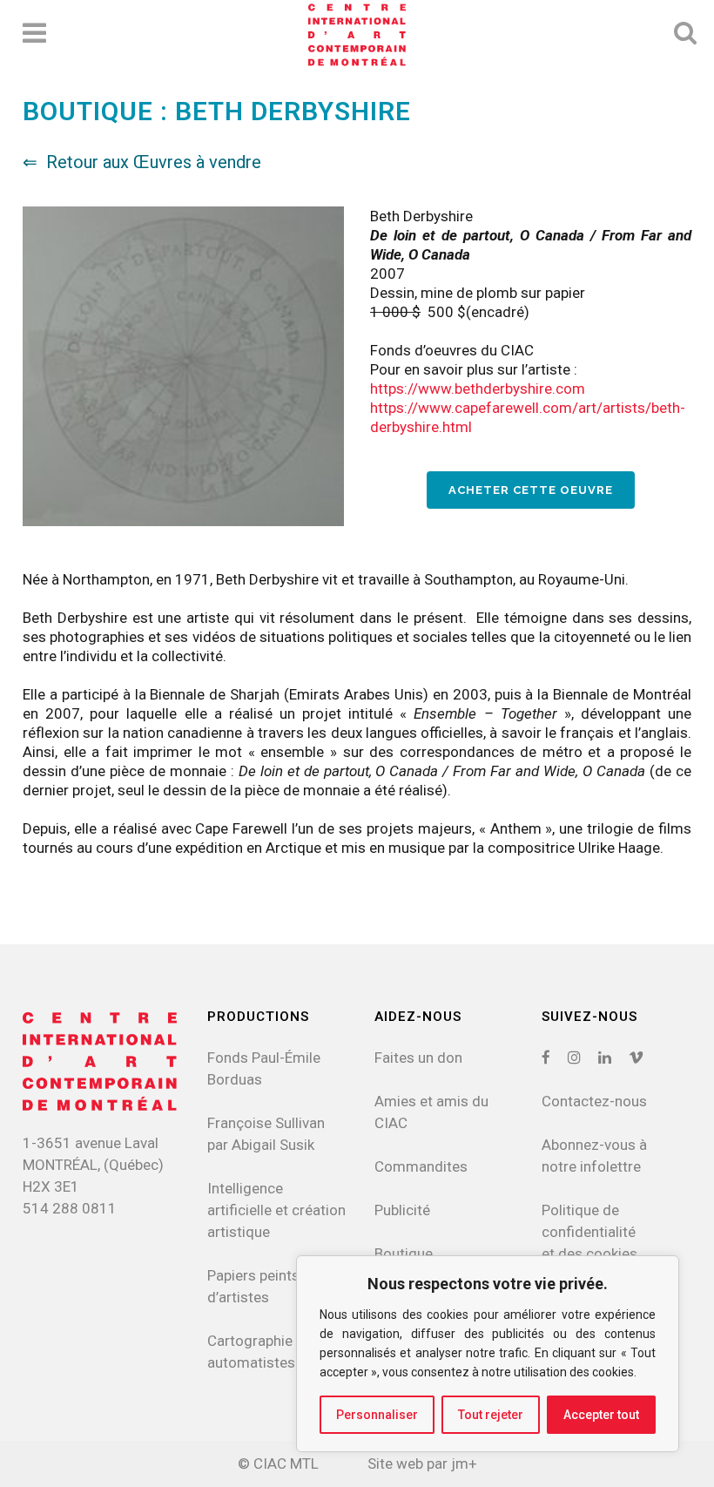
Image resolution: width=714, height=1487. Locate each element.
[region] (487, 1353)
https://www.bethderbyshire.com (477, 388)
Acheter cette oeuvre (530, 490)
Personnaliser (377, 1415)
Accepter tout (601, 1415)
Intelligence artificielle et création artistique (276, 1209)
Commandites (421, 1166)
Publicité (402, 1210)
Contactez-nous (594, 1101)
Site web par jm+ (422, 1463)
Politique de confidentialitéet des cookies (589, 1231)
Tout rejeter (490, 1415)
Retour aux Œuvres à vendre (153, 162)
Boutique (403, 1253)
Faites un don (418, 1057)
